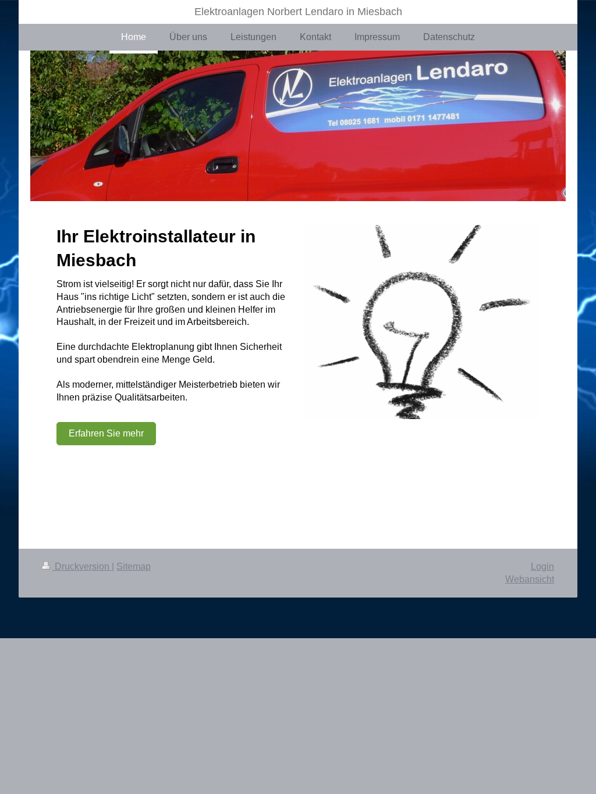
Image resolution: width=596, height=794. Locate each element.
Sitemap (133, 566)
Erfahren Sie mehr (106, 433)
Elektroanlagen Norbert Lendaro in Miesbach (298, 11)
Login (542, 566)
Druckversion (82, 566)
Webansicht (529, 579)
